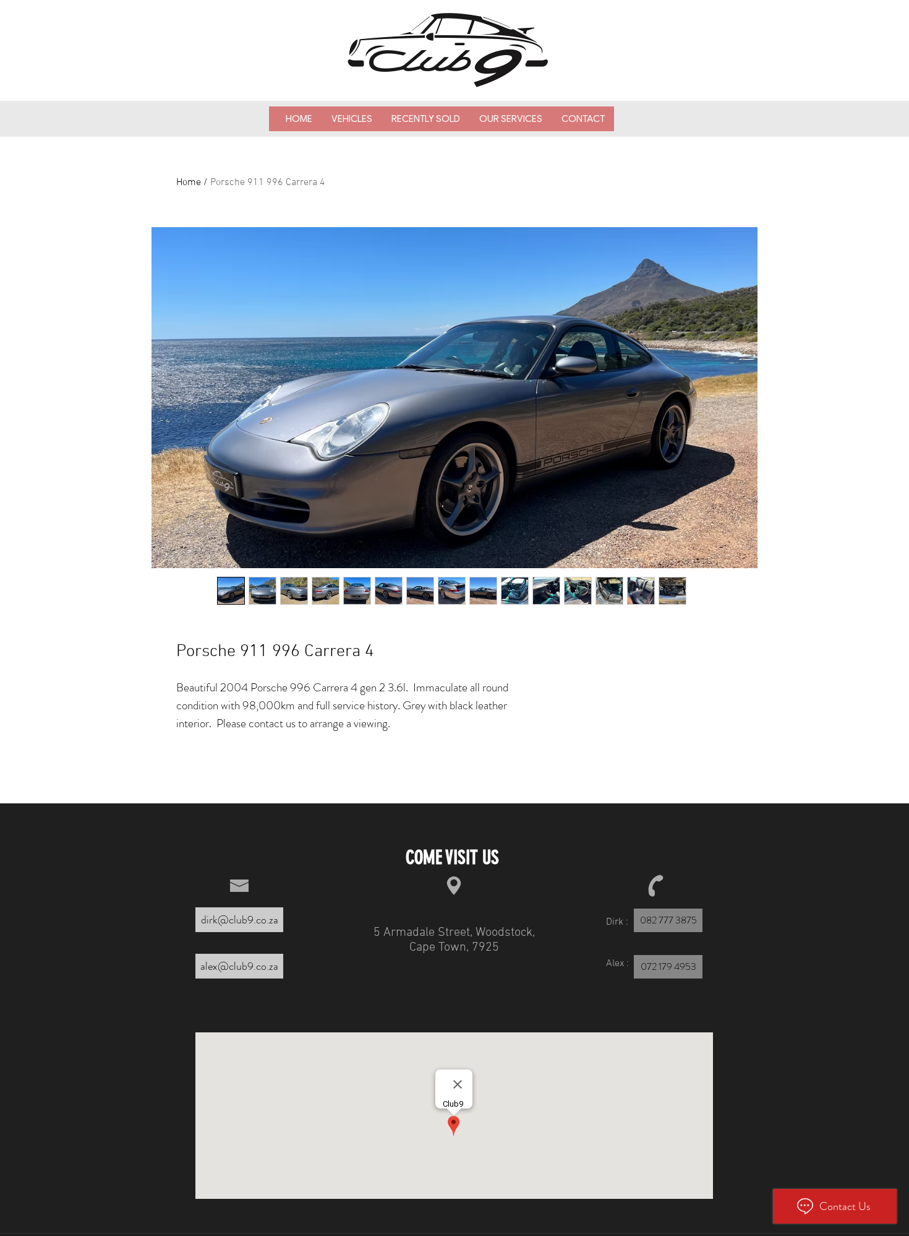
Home (188, 182)
